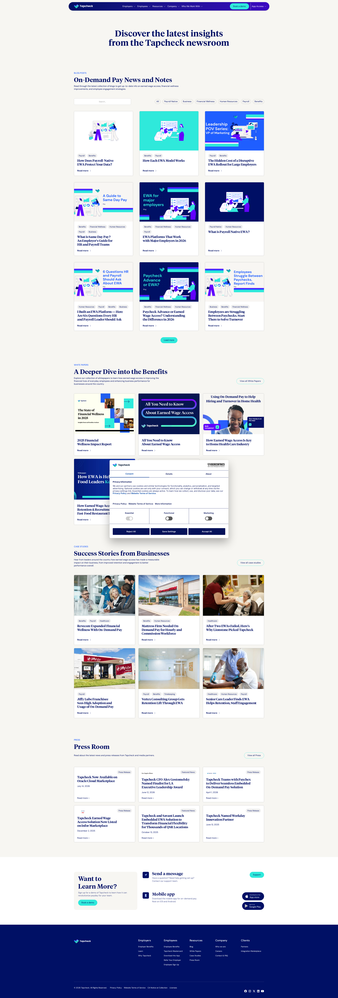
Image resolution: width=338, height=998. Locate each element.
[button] (128, 6)
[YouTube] (263, 991)
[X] (254, 991)
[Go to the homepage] (82, 941)
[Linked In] (259, 991)
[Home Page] (84, 6)
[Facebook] (246, 991)
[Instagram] (250, 991)
